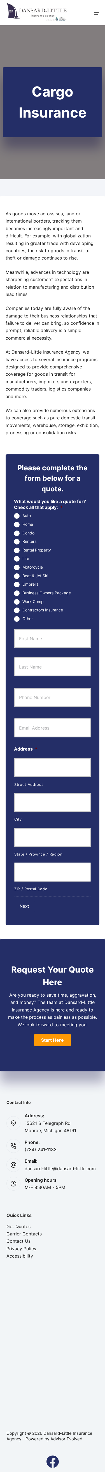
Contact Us (18, 1241)
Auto (26, 515)
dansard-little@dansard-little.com (60, 1168)
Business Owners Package (46, 592)
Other (27, 618)
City (18, 819)
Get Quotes (18, 1226)
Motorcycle (32, 567)
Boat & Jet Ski (35, 575)
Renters (29, 541)
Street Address (28, 784)
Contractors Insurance (42, 610)
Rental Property (36, 550)
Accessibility (19, 1256)
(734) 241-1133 (41, 1149)
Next (24, 906)
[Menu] (96, 12)
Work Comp (33, 601)
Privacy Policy (21, 1248)
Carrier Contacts (24, 1234)
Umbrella (30, 584)
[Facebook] (52, 1461)
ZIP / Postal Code (30, 889)
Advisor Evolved (66, 1438)
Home (27, 524)
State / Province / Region (38, 854)
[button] (52, 1040)
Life (25, 558)
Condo (28, 533)
